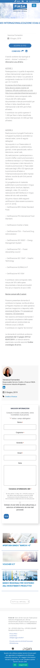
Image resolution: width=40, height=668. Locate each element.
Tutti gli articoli (19, 602)
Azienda (19, 443)
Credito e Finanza (11, 396)
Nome (20, 422)
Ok (15, 665)
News (18, 1)
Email (20, 453)
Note (20, 463)
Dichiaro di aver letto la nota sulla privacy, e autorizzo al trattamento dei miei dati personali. (20, 507)
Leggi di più (23, 665)
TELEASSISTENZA (34, 1)
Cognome (20, 433)
